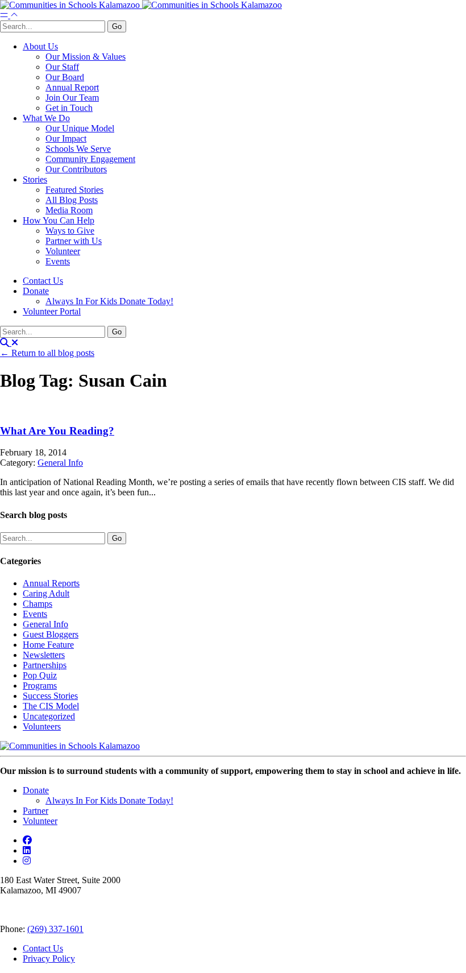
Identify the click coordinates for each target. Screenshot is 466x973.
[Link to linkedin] (27, 850)
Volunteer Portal (52, 311)
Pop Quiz (40, 675)
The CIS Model (51, 706)
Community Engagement (90, 159)
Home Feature (48, 644)
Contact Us (43, 280)
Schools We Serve (78, 149)
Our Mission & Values (85, 56)
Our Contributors (76, 169)
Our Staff (62, 67)
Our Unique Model (79, 128)
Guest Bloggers (50, 634)
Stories (35, 179)
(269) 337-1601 (55, 929)
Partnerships (44, 665)
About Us (40, 46)
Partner (35, 810)
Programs (40, 685)
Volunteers (42, 726)
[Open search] (9, 342)
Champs (37, 603)
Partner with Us (73, 241)
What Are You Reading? (57, 431)
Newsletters (44, 655)
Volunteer (62, 251)
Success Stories (50, 696)
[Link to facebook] (27, 840)
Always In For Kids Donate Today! (109, 301)
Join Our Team (72, 97)
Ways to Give (69, 230)
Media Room (69, 210)
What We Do (46, 118)
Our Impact (65, 138)
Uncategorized (49, 716)
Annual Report (72, 87)
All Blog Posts (71, 200)
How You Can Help (58, 220)
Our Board (64, 77)
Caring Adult (46, 593)
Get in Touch (69, 108)
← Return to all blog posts (47, 353)
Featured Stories (74, 189)
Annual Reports (51, 583)
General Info (60, 462)
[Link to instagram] (27, 861)
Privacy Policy (49, 958)
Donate (36, 291)
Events (57, 261)
